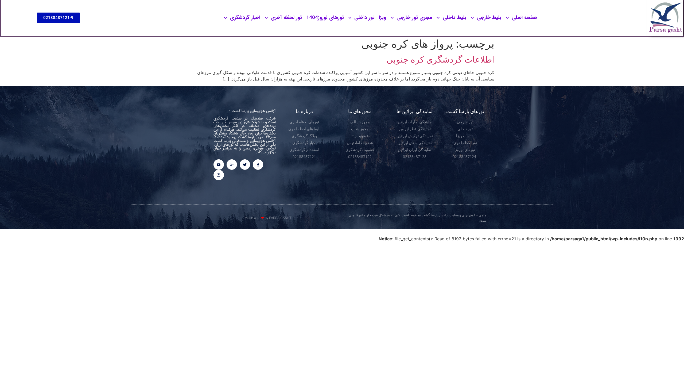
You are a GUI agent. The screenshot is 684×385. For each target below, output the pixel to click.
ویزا (382, 18)
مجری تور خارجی (414, 18)
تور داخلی (364, 18)
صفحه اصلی (524, 18)
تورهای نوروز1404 (325, 18)
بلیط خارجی (489, 18)
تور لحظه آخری (286, 18)
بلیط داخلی (454, 18)
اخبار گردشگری (245, 18)
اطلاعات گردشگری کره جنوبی (440, 59)
